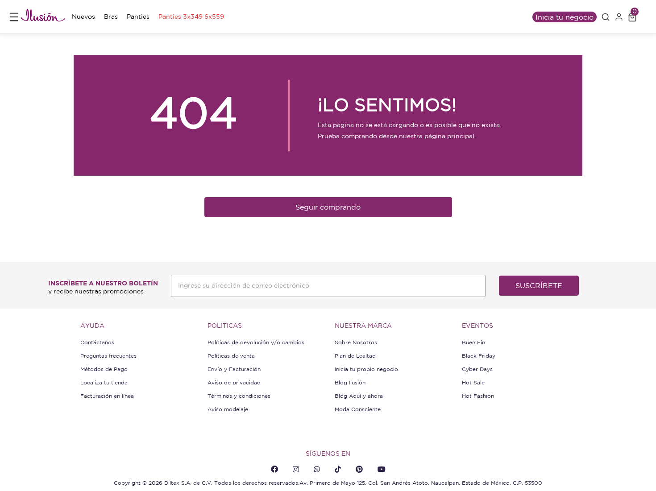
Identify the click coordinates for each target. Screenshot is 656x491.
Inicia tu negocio (565, 17)
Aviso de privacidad (234, 382)
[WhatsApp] (317, 469)
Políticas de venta (231, 356)
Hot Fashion (478, 396)
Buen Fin (473, 342)
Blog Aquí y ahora (359, 396)
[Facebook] (274, 469)
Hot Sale (473, 382)
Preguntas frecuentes (108, 356)
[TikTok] (338, 469)
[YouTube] (382, 469)
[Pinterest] (359, 469)
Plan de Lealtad (355, 356)
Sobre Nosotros (356, 342)
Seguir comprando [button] (328, 207)
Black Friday (478, 356)
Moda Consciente (358, 409)
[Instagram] (296, 469)
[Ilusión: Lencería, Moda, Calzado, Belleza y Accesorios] (43, 16)
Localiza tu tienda (104, 382)
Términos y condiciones (239, 396)
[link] (83, 16)
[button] (605, 16)
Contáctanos (97, 342)
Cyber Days (477, 369)
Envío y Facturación (234, 369)
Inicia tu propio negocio (366, 369)
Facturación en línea (107, 396)
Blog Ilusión (350, 382)
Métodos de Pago (104, 369)
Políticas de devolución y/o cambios (256, 342)
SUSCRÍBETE (538, 285)
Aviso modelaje (228, 409)
